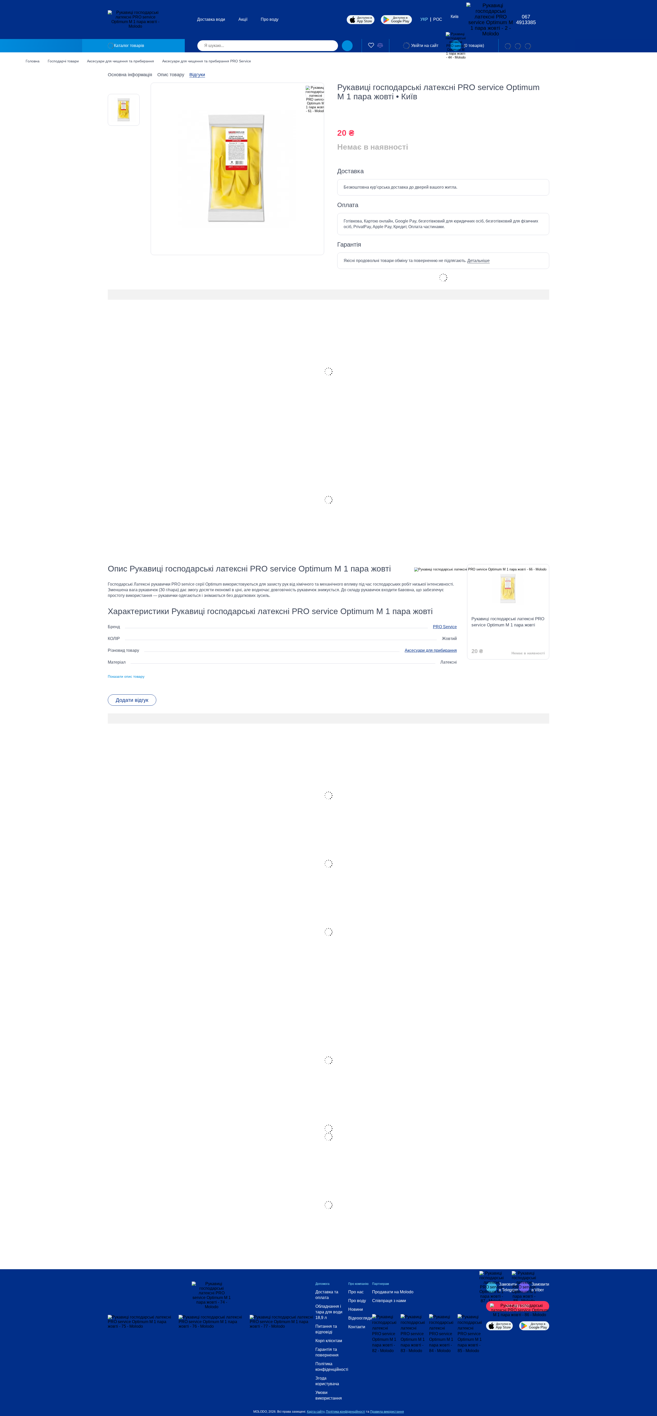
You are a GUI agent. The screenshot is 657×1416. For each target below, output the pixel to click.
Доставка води (211, 19)
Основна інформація (130, 74)
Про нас (356, 1292)
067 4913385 (526, 19)
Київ (455, 16)
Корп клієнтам (328, 1341)
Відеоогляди (360, 1318)
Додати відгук (132, 700)
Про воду (269, 19)
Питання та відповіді (326, 1329)
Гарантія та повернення (327, 1352)
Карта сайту (315, 1411)
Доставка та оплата (326, 1295)
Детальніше (478, 260)
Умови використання (328, 1395)
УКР (424, 19)
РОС (437, 19)
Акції (242, 19)
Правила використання (387, 1411)
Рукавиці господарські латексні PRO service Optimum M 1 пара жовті (507, 621)
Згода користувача (327, 1381)
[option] (124, 110)
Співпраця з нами (389, 1300)
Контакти (356, 1327)
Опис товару (170, 74)
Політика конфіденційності (331, 1367)
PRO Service (445, 627)
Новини (355, 1309)
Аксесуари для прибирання (431, 650)
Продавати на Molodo (392, 1292)
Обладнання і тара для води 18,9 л (328, 1312)
